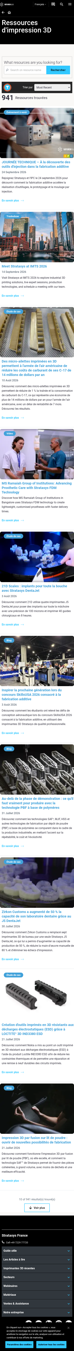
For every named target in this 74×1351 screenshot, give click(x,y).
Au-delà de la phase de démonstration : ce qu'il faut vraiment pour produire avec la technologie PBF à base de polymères (37, 803)
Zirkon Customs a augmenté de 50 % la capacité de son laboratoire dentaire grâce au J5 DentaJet (36, 916)
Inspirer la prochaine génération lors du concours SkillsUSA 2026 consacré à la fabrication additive (32, 694)
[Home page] (8, 12)
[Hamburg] (70, 4)
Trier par (28, 87)
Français (39, 4)
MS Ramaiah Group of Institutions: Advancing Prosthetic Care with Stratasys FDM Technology (37, 487)
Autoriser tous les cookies (51, 1344)
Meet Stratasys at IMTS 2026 (24, 266)
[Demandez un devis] (53, 4)
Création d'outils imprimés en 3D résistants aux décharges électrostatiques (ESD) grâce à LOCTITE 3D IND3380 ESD (38, 1029)
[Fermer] (68, 1328)
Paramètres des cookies (19, 1344)
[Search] (61, 4)
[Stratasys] (7, 4)
